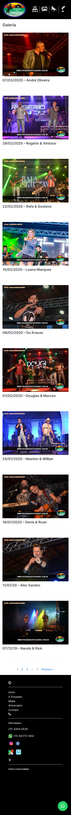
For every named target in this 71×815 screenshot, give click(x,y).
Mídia (11, 701)
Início (11, 692)
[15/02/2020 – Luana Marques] (35, 244)
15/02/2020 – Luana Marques (26, 269)
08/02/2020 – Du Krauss (22, 333)
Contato (13, 710)
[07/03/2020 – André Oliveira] (35, 54)
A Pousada (15, 696)
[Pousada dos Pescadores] (14, 9)
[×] (63, 806)
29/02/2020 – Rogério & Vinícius (29, 143)
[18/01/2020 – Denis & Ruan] (35, 496)
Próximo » (47, 669)
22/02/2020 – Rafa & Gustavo (27, 206)
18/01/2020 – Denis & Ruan (24, 522)
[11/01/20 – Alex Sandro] (35, 559)
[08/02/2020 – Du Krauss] (35, 307)
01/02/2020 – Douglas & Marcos (29, 396)
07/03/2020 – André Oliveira (26, 80)
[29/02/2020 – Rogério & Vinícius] (35, 117)
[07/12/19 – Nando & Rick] (35, 622)
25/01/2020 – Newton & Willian (27, 459)
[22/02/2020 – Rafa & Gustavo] (35, 181)
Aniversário (15, 705)
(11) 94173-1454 (24, 736)
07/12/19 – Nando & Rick (22, 648)
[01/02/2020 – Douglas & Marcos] (35, 370)
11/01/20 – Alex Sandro (21, 585)
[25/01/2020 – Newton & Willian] (35, 433)
